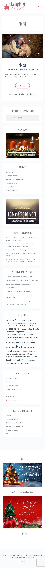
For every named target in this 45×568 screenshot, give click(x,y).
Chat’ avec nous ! (13, 378)
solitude (34, 357)
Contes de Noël (11, 187)
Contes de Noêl (13, 328)
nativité (13, 347)
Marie (22, 65)
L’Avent (8, 415)
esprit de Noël (30, 332)
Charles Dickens (24, 326)
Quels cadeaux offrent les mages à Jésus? (19, 277)
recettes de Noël (29, 351)
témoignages (11, 363)
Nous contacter (11, 396)
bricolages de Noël (13, 323)
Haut (22, 561)
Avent (18, 320)
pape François (28, 347)
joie (16, 337)
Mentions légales (28, 557)
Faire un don (12, 400)
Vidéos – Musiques (12, 190)
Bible (30, 320)
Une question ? (10, 382)
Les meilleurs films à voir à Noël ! (16, 304)
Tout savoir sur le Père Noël (14, 179)
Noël (36, 94)
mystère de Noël (19, 342)
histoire (14, 335)
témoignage (31, 360)
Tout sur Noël (16, 94)
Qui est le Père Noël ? (12, 288)
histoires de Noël (26, 334)
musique (31, 340)
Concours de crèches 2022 (14, 389)
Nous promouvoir (11, 393)
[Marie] (22, 46)
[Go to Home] (14, 10)
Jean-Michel (35, 69)
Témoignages (10, 172)
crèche (24, 329)
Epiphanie (21, 332)
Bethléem (25, 320)
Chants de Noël (14, 326)
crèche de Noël (33, 329)
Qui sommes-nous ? (12, 386)
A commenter (23, 69)
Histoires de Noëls (11, 183)
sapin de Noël (24, 357)
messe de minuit (22, 340)
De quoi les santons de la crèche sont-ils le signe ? (22, 280)
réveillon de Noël (21, 354)
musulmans (9, 342)
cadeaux (24, 323)
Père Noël (16, 350)
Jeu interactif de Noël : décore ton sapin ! (19, 301)
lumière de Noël (11, 340)
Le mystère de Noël (12, 419)
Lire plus (22, 85)
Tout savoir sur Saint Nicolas (15, 423)
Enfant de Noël (11, 332)
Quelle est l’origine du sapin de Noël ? (18, 291)
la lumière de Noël (30, 337)
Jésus (20, 337)
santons (16, 357)
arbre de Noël (10, 320)
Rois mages (10, 354)
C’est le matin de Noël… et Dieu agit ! (17, 284)
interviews (10, 337)
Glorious (8, 335)
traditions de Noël (16, 360)
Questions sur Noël (12, 176)
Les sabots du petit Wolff (24, 250)
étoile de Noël (23, 363)
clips (31, 326)
